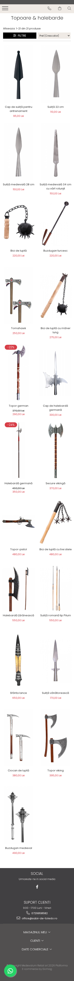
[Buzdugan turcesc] (55, 223)
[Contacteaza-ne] (49, 8)
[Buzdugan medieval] (18, 815)
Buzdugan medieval (18, 848)
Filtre (21, 36)
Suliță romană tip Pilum (55, 615)
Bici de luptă (18, 251)
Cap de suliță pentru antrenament (18, 109)
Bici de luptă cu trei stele (55, 549)
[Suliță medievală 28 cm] (18, 151)
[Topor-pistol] (18, 522)
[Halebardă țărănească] (18, 588)
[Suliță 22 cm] (55, 74)
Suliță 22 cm (55, 107)
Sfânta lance (18, 693)
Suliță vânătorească (55, 693)
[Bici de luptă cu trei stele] (55, 522)
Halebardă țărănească (18, 615)
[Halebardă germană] (18, 450)
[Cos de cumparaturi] (59, 8)
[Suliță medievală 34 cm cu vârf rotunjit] (55, 151)
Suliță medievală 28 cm (18, 184)
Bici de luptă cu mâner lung (56, 330)
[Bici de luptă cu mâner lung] (55, 295)
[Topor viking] (55, 737)
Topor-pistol (18, 549)
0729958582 (39, 913)
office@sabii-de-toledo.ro (39, 918)
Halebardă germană (18, 483)
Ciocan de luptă (18, 770)
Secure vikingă (55, 483)
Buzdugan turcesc (55, 251)
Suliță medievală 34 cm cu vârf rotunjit (55, 186)
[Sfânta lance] (18, 660)
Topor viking (55, 770)
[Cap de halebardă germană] (55, 373)
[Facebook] (37, 886)
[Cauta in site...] (69, 8)
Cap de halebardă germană (55, 408)
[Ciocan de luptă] (18, 737)
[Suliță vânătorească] (55, 660)
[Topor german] (18, 373)
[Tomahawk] (18, 295)
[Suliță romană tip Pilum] (55, 588)
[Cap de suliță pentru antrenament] (18, 74)
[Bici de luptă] (18, 223)
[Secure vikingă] (55, 450)
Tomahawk (18, 328)
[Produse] (5, 9)
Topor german (18, 406)
